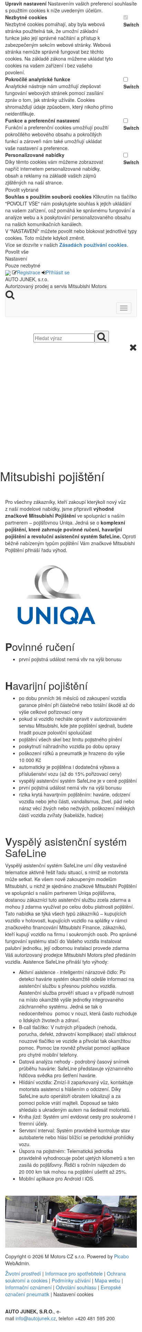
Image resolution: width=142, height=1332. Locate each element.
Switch (130, 24)
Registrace (28, 272)
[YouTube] (8, 1328)
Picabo (121, 1256)
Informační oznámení (28, 1287)
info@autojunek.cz (36, 1318)
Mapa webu (107, 1280)
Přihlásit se (58, 272)
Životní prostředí (23, 1273)
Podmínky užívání (71, 1280)
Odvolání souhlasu (76, 1287)
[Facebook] (6, 1328)
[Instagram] (11, 1328)
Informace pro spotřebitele (74, 1273)
